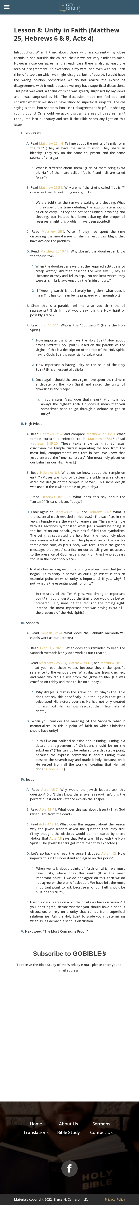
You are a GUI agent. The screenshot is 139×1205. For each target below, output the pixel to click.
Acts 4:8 (55, 838)
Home (36, 1124)
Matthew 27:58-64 (52, 663)
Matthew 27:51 (100, 438)
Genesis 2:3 (54, 769)
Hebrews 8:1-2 (51, 434)
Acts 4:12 (108, 853)
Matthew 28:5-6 (112, 663)
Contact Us (101, 1132)
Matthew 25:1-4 (51, 143)
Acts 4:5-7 (49, 789)
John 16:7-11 (49, 325)
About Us (68, 1124)
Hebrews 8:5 (49, 472)
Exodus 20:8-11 (52, 648)
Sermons (101, 1124)
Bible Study (68, 1132)
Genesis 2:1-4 (51, 633)
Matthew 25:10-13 (54, 251)
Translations (36, 1132)
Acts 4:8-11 (47, 809)
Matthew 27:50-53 (101, 434)
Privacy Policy (115, 1199)
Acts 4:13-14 (48, 824)
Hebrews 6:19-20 (43, 443)
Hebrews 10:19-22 (55, 497)
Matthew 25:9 (53, 231)
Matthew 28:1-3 (80, 663)
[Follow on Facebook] (69, 1168)
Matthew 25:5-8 (51, 187)
